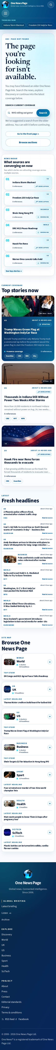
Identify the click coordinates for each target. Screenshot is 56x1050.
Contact (6, 996)
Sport (20, 775)
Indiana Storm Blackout (14, 25)
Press (4, 991)
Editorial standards (11, 1002)
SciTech (17, 833)
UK (14, 690)
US (18, 716)
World (21, 661)
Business (22, 747)
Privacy (5, 1007)
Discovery (7, 934)
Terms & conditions (12, 1012)
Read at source (47, 518)
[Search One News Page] (50, 4)
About (5, 986)
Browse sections (28, 142)
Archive (5, 919)
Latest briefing (9, 906)
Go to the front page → (28, 133)
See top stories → (14, 271)
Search (43, 113)
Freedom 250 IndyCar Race (40, 25)
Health (21, 804)
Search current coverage (20, 105)
